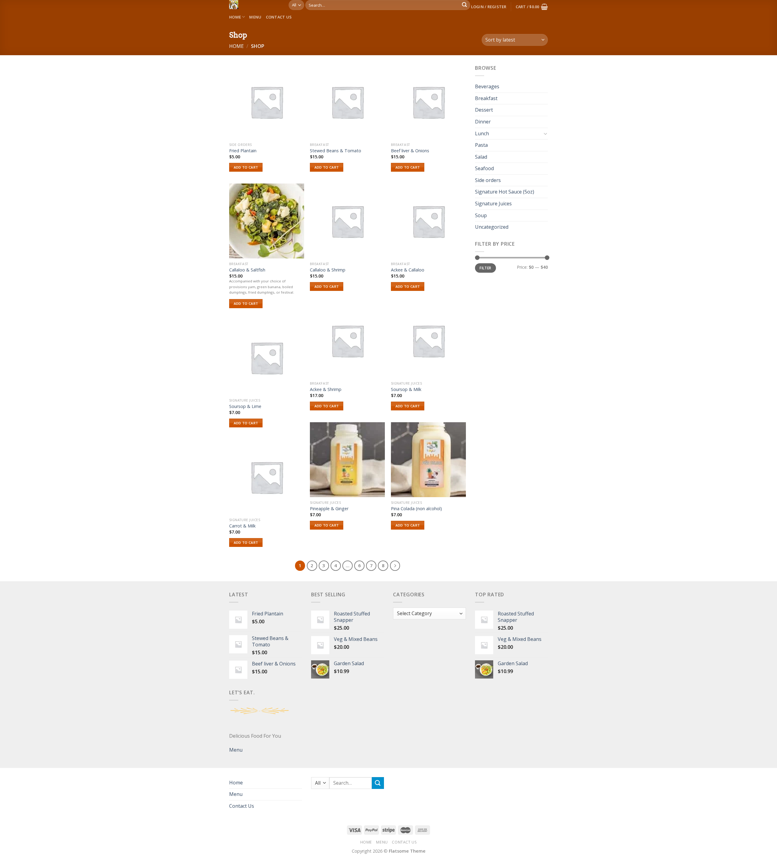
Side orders (488, 180)
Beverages (487, 86)
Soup (481, 215)
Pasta (481, 145)
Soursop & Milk (406, 389)
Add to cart (246, 167)
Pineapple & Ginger (329, 508)
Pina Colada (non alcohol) (416, 508)
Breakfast (486, 98)
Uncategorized (491, 227)
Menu (255, 17)
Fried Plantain (242, 150)
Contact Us (279, 17)
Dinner (483, 121)
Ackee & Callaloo (407, 270)
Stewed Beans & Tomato (335, 150)
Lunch (482, 133)
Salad (481, 156)
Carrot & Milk (242, 526)
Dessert (484, 110)
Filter (485, 267)
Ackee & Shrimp (325, 389)
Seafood (484, 168)
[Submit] (464, 5)
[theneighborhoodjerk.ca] (254, 4)
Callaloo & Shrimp (327, 270)
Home (235, 17)
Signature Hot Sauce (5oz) (504, 192)
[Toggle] (545, 133)
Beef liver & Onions (410, 150)
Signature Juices (493, 203)
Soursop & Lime (245, 406)
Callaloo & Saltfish (247, 270)
